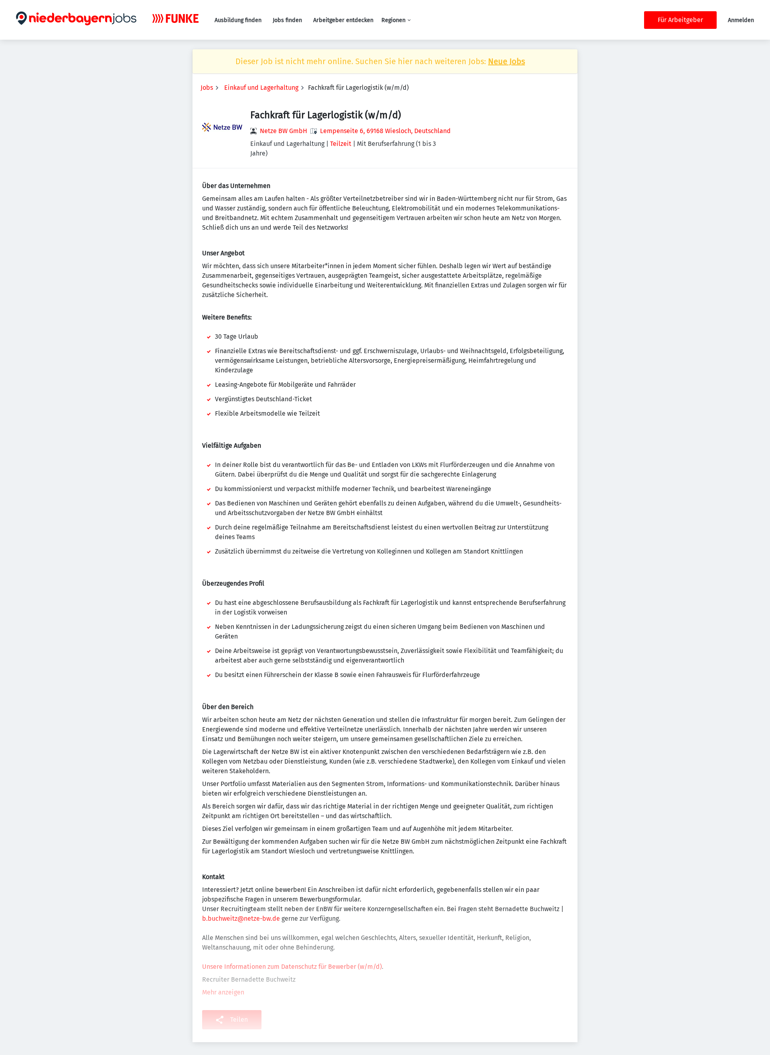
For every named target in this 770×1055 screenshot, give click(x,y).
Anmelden (741, 20)
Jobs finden (287, 20)
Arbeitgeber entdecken (343, 20)
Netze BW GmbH (283, 131)
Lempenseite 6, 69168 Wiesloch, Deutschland (385, 131)
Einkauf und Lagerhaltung (261, 87)
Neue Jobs (506, 61)
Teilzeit (340, 144)
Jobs (207, 87)
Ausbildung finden (238, 20)
